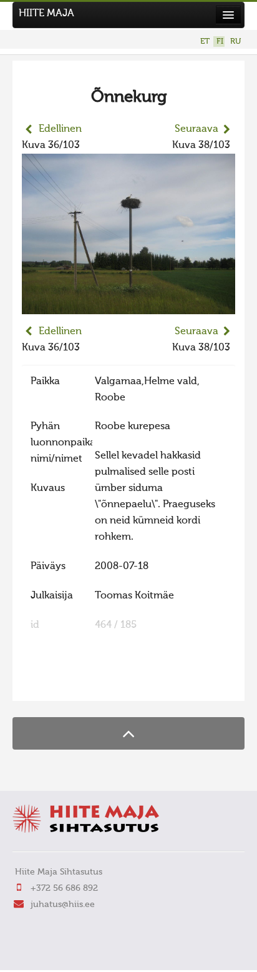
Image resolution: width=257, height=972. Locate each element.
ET (205, 41)
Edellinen (60, 129)
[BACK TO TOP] (128, 733)
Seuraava (196, 129)
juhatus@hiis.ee (63, 904)
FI (219, 41)
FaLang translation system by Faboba (66, 683)
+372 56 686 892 (64, 888)
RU (235, 41)
